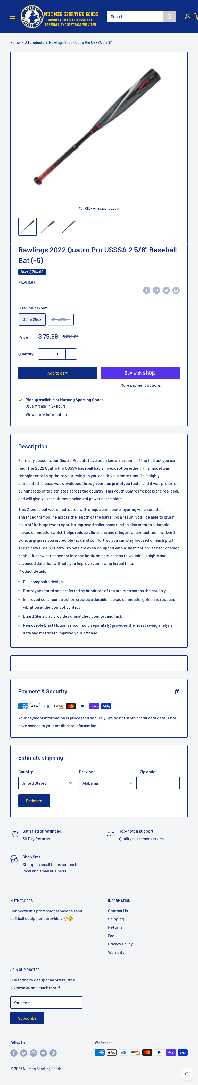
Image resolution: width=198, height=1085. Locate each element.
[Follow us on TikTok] (53, 1053)
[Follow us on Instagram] (33, 1053)
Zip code (147, 771)
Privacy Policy (120, 943)
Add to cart (57, 372)
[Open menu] (12, 17)
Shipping (116, 918)
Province (87, 771)
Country (25, 771)
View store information (46, 414)
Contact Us (118, 910)
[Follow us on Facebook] (14, 1053)
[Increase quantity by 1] (71, 354)
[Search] (169, 16)
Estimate (34, 800)
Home (15, 42)
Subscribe (27, 1017)
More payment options (140, 385)
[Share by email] (176, 290)
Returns (115, 927)
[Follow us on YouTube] (43, 1053)
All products (34, 42)
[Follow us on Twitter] (23, 1053)
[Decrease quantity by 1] (43, 354)
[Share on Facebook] (146, 290)
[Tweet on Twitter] (166, 290)
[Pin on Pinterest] (156, 290)
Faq (111, 935)
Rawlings (27, 282)
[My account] (187, 16)
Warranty (116, 952)
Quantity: (26, 353)
